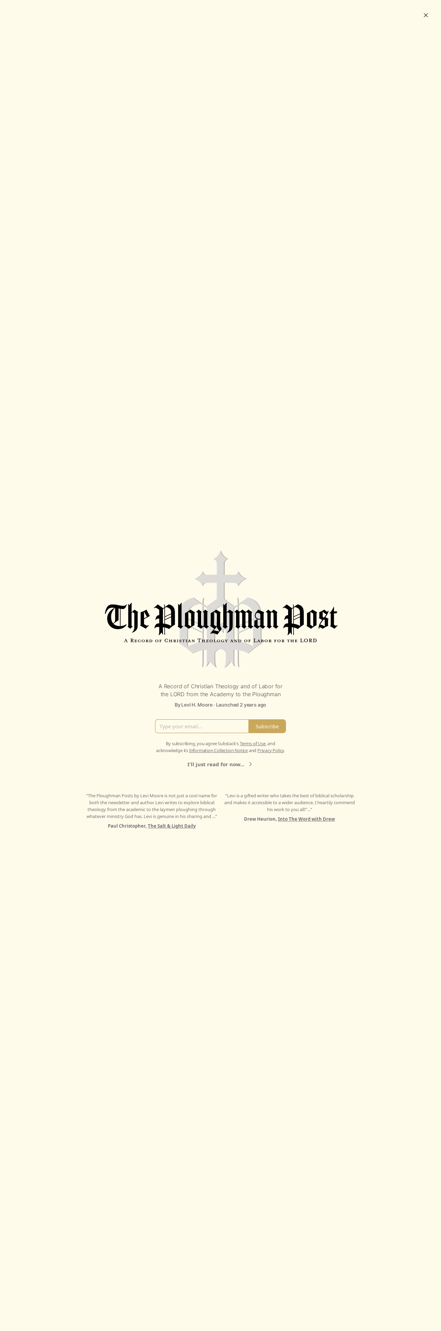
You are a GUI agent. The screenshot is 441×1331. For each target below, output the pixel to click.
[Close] (426, 15)
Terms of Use (253, 743)
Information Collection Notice (218, 750)
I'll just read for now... (215, 764)
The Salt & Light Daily (172, 826)
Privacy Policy (270, 750)
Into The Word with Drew (306, 819)
